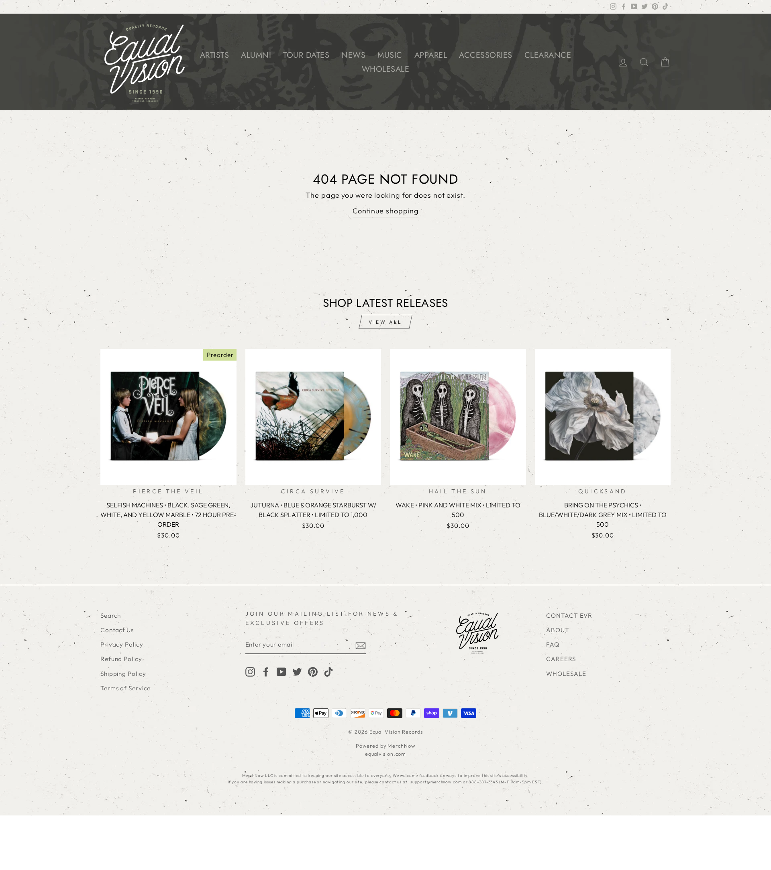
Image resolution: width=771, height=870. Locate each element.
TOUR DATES (306, 55)
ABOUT (557, 630)
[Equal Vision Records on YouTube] (281, 671)
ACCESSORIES (485, 55)
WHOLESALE (386, 69)
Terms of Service (125, 688)
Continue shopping (385, 210)
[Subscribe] (360, 645)
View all (385, 322)
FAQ (552, 644)
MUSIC (389, 55)
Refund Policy (121, 659)
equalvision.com (385, 753)
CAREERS (560, 659)
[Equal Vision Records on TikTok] (328, 671)
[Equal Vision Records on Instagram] (250, 671)
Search (110, 615)
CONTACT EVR (569, 615)
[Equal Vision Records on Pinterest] (313, 671)
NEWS (353, 55)
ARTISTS (214, 55)
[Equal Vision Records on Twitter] (297, 671)
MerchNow (401, 745)
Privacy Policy (121, 644)
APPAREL (430, 55)
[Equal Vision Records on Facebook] (266, 671)
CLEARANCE (547, 55)
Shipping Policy (123, 673)
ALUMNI (256, 55)
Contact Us (117, 630)
